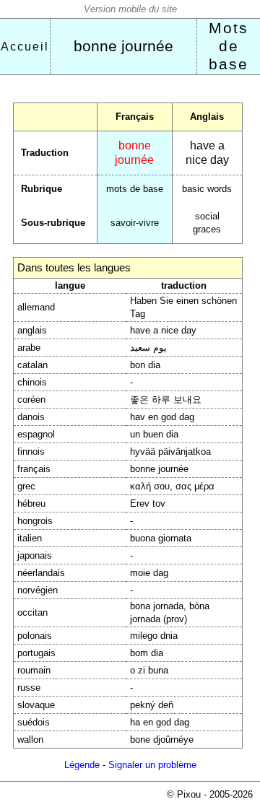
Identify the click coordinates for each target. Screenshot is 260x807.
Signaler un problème (152, 764)
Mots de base (228, 46)
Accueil (25, 46)
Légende (82, 764)
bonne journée (123, 46)
